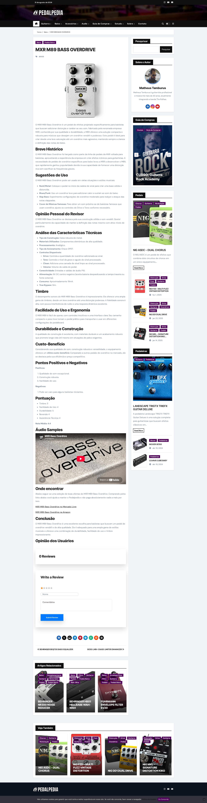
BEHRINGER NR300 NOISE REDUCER (46, 704)
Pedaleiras (150, 359)
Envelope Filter (116, 675)
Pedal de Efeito (161, 130)
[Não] (204, 799)
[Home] (36, 24)
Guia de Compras (101, 23)
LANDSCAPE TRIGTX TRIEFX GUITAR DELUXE (150, 407)
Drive (164, 278)
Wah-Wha (75, 682)
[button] (173, 23)
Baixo (58, 23)
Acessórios (71, 23)
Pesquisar (141, 41)
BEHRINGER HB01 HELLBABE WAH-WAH (80, 704)
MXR (42, 56)
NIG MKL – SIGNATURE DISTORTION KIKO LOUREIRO (158, 336)
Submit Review (52, 617)
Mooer (153, 440)
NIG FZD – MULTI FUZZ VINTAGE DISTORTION (159, 290)
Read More (138, 268)
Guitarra (45, 23)
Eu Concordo (164, 799)
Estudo (118, 23)
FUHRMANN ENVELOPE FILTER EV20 (112, 704)
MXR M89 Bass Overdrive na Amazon (52, 512)
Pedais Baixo (50, 42)
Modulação (159, 203)
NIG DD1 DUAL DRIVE (158, 314)
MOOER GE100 (155, 444)
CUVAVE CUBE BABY (158, 460)
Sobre (130, 23)
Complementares (54, 675)
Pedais (42, 682)
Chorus (138, 203)
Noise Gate (53, 679)
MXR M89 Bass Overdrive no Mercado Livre (55, 506)
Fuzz (152, 281)
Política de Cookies (149, 799)
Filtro (81, 675)
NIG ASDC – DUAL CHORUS (149, 250)
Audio (85, 23)
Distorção (154, 278)
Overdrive (165, 307)
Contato (142, 23)
